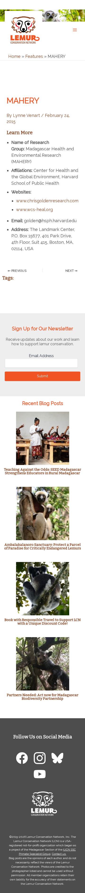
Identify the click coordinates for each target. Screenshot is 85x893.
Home (14, 56)
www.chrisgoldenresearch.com (47, 200)
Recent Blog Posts (42, 403)
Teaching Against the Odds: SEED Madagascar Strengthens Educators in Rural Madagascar (42, 471)
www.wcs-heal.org (34, 209)
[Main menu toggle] (74, 29)
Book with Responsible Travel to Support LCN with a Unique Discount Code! (42, 622)
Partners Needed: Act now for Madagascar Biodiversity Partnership (42, 697)
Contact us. (59, 854)
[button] (76, 4)
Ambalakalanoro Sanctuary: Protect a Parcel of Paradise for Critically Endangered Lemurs (42, 546)
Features (34, 56)
